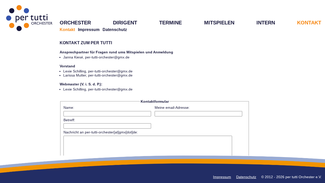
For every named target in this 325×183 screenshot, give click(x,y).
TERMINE (170, 22)
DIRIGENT (125, 22)
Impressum (89, 29)
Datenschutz (115, 29)
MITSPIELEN (219, 22)
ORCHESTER (75, 22)
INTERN (265, 22)
